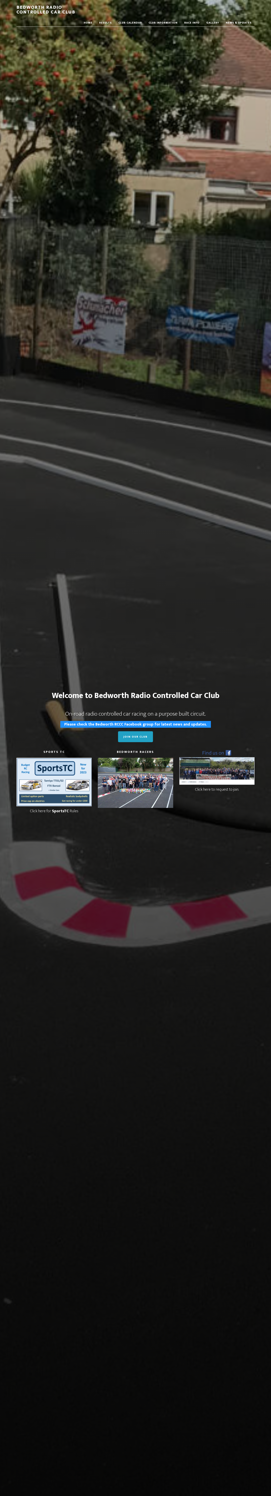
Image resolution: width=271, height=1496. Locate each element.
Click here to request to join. (217, 789)
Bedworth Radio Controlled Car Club (45, 9)
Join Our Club (135, 736)
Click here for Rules (54, 811)
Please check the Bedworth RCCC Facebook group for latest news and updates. (135, 724)
